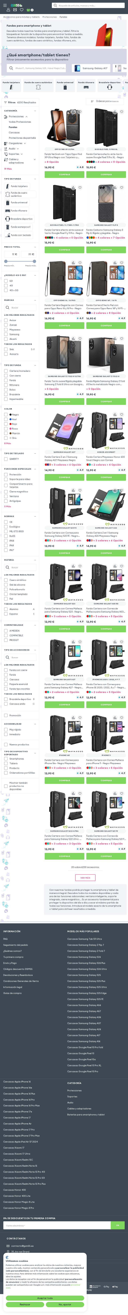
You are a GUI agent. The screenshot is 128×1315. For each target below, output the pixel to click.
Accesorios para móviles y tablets (21, 17)
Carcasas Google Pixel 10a (81, 1059)
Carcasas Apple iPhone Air (17, 1123)
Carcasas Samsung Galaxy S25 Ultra (87, 987)
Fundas (63, 17)
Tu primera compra (13, 957)
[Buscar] (55, 5)
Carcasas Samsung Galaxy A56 (84, 1005)
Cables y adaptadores (79, 1108)
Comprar (64, 174)
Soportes (72, 1096)
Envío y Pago (10, 963)
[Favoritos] (21, 9)
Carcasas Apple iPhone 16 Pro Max (21, 1105)
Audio (70, 1102)
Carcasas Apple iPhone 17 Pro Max (21, 1135)
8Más (7, 443)
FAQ (5, 939)
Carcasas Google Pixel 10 (80, 1053)
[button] (64, 161)
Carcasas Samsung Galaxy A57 (84, 1011)
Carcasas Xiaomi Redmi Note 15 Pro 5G (24, 1177)
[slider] (6, 261)
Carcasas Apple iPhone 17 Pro (19, 1129)
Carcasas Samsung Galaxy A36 (84, 1017)
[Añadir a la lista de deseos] (80, 111)
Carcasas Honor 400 (14, 1190)
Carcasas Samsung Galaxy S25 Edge (86, 993)
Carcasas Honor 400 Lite (16, 1196)
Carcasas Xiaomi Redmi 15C (18, 1159)
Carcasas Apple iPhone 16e (17, 1087)
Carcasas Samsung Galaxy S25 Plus (86, 981)
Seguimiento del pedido (15, 945)
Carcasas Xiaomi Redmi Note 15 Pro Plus (24, 1183)
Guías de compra (12, 993)
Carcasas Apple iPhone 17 (17, 1117)
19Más (8, 168)
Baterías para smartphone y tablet (86, 1114)
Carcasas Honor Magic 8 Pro (18, 1208)
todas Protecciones (20, 121)
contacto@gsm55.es (22, 1246)
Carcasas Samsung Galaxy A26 (84, 1029)
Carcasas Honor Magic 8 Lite (18, 1202)
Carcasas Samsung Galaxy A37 (84, 1023)
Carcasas (14, 132)
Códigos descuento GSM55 (17, 969)
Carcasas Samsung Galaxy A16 (83, 1041)
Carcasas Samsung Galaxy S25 (84, 975)
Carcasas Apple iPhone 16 (17, 1081)
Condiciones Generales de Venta (21, 981)
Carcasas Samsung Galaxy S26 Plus (86, 963)
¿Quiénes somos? (12, 951)
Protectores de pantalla (22, 137)
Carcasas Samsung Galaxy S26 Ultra (87, 969)
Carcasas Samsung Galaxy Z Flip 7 (85, 945)
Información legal (12, 987)
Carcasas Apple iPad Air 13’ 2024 (20, 1141)
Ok (117, 1225)
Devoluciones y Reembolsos (18, 975)
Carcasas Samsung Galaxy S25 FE (85, 999)
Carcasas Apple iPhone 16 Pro (19, 1099)
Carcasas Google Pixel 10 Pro (82, 1071)
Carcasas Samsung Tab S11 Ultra (84, 939)
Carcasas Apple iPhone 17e (17, 1111)
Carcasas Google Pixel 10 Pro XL (84, 1065)
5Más (7, 506)
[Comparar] (73, 111)
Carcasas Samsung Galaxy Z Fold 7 (86, 951)
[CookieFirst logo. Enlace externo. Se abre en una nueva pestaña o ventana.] (7, 1257)
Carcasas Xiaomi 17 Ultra (16, 1153)
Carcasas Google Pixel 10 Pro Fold (85, 1047)
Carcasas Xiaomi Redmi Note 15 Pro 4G (24, 1171)
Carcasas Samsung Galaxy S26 (84, 957)
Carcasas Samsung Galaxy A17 (83, 1035)
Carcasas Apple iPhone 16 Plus (19, 1093)
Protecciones (49, 17)
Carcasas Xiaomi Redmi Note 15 (20, 1165)
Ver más (85, 877)
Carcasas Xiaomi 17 (13, 1147)
